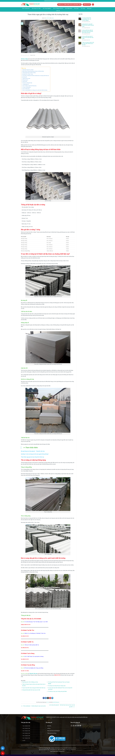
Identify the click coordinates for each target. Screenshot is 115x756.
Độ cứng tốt (25, 77)
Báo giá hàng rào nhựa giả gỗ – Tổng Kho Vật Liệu (33, 451)
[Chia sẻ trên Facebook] (44, 698)
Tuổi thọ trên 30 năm (26, 78)
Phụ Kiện (76, 8)
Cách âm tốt (25, 81)
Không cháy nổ (25, 79)
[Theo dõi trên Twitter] (76, 726)
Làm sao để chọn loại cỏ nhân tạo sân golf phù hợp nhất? (87, 37)
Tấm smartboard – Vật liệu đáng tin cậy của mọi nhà (34, 706)
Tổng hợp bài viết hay (51, 733)
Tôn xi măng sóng (26, 88)
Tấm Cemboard (25, 8)
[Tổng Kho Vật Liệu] (30, 4)
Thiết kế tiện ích (26, 84)
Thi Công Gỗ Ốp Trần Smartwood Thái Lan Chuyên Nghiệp (86, 19)
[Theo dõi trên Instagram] (74, 726)
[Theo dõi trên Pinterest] (78, 726)
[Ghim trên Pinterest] (50, 698)
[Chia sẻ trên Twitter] (46, 698)
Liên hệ (48, 728)
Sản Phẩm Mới (68, 8)
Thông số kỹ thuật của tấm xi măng (29, 72)
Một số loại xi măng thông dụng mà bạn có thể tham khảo (33, 71)
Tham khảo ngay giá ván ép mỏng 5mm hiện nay (32, 457)
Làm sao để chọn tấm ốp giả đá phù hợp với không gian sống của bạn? (87, 31)
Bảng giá (89, 8)
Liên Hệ (58, 10)
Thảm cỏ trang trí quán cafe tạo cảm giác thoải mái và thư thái (88, 43)
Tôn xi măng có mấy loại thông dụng (29, 85)
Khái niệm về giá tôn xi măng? (28, 69)
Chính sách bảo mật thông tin (53, 730)
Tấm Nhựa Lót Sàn (36, 8)
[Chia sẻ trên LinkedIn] (52, 698)
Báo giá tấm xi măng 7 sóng (28, 74)
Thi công (83, 8)
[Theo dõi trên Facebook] (72, 726)
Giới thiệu (49, 725)
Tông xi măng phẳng (27, 87)
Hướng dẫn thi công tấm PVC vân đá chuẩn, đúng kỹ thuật (88, 25)
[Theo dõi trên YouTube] (80, 726)
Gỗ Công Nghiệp (47, 8)
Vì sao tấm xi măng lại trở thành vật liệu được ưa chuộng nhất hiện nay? (36, 75)
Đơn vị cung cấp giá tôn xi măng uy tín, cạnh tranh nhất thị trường (35, 90)
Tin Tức (47, 702)
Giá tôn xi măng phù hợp (27, 82)
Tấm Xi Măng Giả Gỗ (58, 8)
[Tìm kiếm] (93, 5)
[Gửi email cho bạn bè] (48, 698)
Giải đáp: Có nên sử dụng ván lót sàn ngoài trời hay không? (35, 454)
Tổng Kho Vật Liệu (33, 673)
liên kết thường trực (56, 702)
